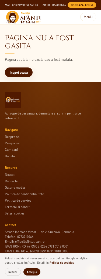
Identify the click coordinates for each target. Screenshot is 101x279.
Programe (12, 143)
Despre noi (12, 137)
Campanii (12, 150)
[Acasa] (22, 16)
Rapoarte (11, 181)
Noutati (10, 175)
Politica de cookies (18, 200)
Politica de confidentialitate (24, 194)
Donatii (10, 156)
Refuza (13, 272)
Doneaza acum (82, 5)
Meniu (88, 17)
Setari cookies (15, 213)
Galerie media (15, 187)
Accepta (32, 272)
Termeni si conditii (18, 207)
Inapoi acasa (19, 72)
